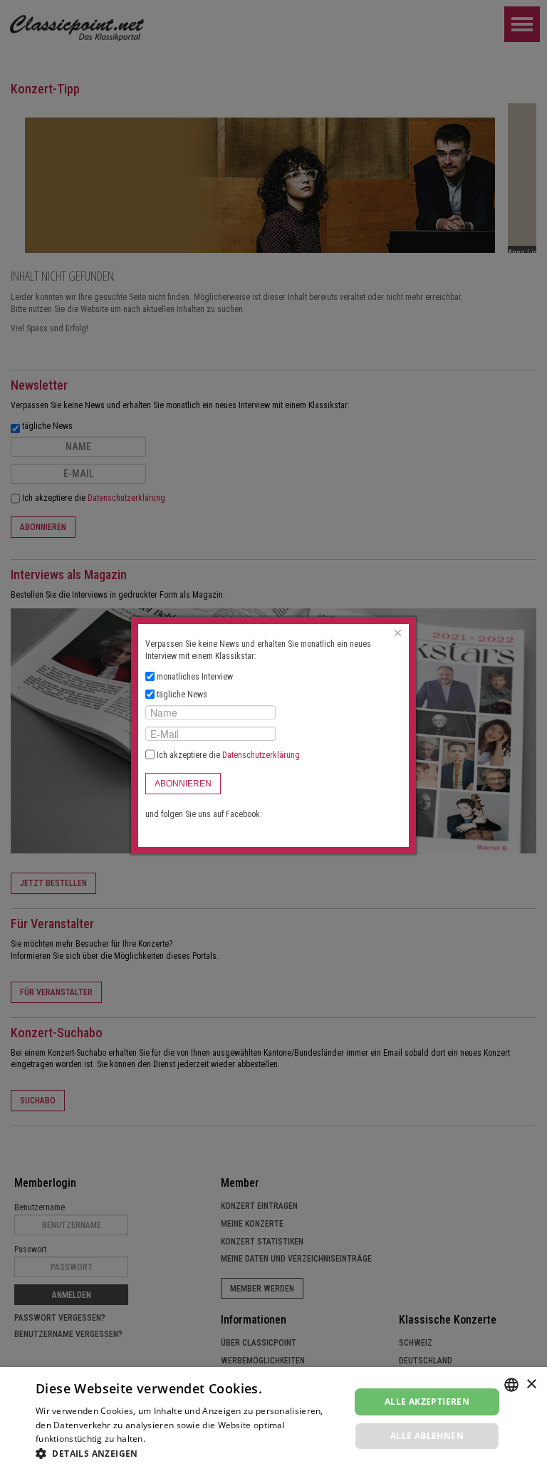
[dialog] (273, 1419)
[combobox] (511, 1385)
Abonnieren (183, 784)
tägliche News (182, 695)
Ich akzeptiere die (227, 755)
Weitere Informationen (194, 1439)
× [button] (531, 1384)
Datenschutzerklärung (261, 755)
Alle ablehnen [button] (427, 1436)
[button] (188, 1453)
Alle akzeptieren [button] (427, 1401)
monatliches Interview (195, 677)
